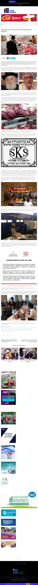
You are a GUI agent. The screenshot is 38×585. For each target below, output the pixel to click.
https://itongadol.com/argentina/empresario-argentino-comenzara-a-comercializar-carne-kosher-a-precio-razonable (19, 327)
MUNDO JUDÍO (33, 577)
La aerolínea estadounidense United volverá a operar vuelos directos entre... (21, 3)
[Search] (36, 24)
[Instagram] (19, 4)
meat (11, 334)
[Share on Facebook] (8, 58)
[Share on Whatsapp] (12, 58)
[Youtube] (24, 563)
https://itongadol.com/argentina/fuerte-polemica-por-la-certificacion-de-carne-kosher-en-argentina (16, 328)
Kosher (7, 334)
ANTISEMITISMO (23, 577)
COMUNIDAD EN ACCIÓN (9, 577)
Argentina (6, 27)
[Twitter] (18, 4)
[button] (16, 1)
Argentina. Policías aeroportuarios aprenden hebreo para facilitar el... (28, 361)
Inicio (2, 27)
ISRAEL (28, 577)
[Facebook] (14, 563)
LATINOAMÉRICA (17, 577)
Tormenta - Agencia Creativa (20, 580)
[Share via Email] (14, 58)
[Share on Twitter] (10, 58)
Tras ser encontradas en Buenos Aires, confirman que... (9, 361)
